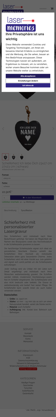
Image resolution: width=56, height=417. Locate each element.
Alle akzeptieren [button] (28, 76)
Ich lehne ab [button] (28, 85)
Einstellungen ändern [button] (28, 81)
